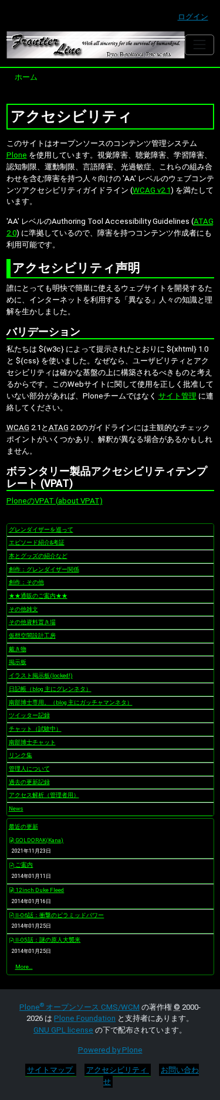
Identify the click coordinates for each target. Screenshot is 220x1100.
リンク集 (20, 755)
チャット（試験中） (35, 729)
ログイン (193, 16)
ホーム (26, 77)
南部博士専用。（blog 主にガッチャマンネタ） (71, 702)
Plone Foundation (85, 1018)
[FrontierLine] (95, 45)
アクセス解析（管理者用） (44, 795)
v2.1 (152, 190)
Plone (16, 155)
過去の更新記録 (29, 782)
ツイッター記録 (29, 715)
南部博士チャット (32, 742)
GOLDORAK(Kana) (38, 840)
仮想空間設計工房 (32, 635)
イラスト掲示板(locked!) (41, 675)
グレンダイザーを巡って (41, 529)
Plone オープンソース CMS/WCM (79, 1007)
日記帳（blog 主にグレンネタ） (50, 689)
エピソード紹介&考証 (37, 542)
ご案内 (23, 864)
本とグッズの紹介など (38, 556)
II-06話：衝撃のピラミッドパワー (59, 915)
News (16, 808)
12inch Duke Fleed (39, 890)
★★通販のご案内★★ (38, 595)
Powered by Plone (110, 1049)
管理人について (29, 768)
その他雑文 (23, 609)
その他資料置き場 (32, 622)
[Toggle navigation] (199, 45)
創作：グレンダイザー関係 (44, 569)
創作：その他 (26, 582)
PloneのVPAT (31, 500)
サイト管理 (177, 395)
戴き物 (17, 649)
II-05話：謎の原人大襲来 (47, 939)
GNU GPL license (63, 1030)
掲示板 (17, 662)
